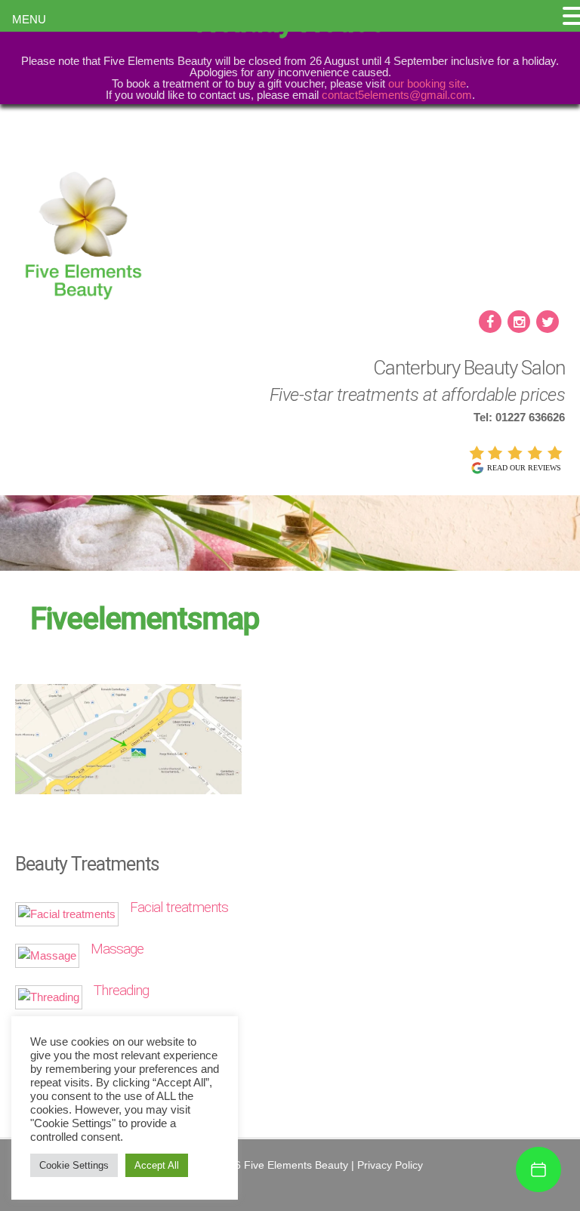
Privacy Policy (390, 1165)
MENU (29, 19)
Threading (121, 990)
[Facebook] (491, 322)
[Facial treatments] (67, 913)
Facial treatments (179, 907)
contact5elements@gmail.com (397, 94)
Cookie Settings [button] (74, 1165)
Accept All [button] (156, 1165)
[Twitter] (548, 322)
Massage (117, 948)
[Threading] (48, 997)
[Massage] (47, 955)
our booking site (427, 83)
